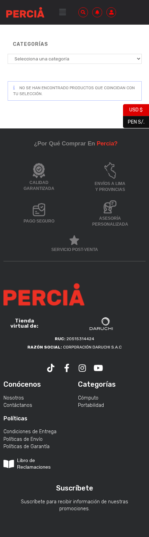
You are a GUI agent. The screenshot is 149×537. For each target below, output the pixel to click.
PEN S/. (133, 121)
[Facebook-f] (66, 368)
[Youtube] (98, 368)
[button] (62, 12)
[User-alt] (111, 12)
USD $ (133, 109)
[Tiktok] (51, 368)
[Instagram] (82, 368)
